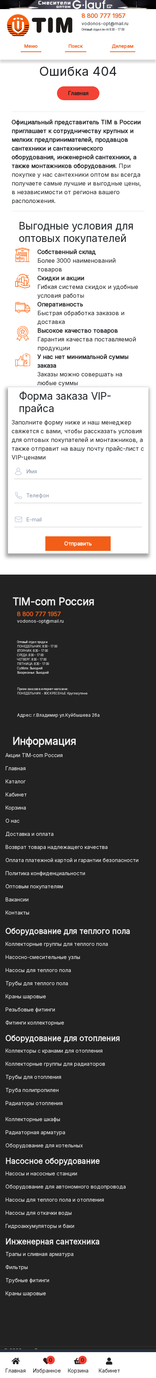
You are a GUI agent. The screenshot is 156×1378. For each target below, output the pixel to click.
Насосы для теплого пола (38, 970)
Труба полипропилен (32, 1090)
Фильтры (16, 1267)
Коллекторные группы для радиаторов (55, 1064)
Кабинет (109, 1370)
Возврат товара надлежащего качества (56, 847)
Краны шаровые (25, 996)
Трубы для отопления (33, 1077)
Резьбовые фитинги (30, 1009)
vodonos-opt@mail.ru (105, 23)
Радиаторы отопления (34, 1103)
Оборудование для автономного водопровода (65, 1186)
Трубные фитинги (27, 1280)
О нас (12, 821)
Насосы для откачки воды (38, 1213)
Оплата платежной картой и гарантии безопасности (72, 860)
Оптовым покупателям (34, 886)
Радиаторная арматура (35, 1132)
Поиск (76, 46)
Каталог (15, 781)
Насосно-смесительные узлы (42, 957)
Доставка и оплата (29, 834)
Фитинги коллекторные (34, 1022)
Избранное (47, 1365)
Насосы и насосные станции (41, 1173)
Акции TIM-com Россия (34, 755)
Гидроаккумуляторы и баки (39, 1226)
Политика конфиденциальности (45, 873)
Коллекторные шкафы (32, 1119)
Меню (31, 46)
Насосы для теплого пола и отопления (54, 1200)
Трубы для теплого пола (36, 983)
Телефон (37, 495)
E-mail (34, 519)
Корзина (78, 1365)
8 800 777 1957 (104, 15)
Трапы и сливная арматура (39, 1254)
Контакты (17, 912)
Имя (31, 471)
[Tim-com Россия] (39, 24)
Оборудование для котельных (44, 1145)
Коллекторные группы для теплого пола (56, 944)
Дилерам (123, 46)
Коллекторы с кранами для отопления (54, 1051)
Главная (15, 1370)
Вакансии (17, 899)
